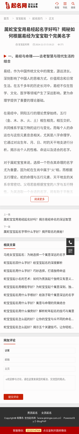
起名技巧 (37, 18)
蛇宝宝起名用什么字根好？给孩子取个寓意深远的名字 (39, 295)
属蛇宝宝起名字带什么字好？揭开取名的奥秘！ (34, 231)
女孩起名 (46, 412)
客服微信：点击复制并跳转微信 (39, 430)
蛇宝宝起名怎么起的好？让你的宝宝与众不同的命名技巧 (40, 319)
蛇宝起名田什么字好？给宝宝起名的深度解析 (33, 263)
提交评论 (13, 396)
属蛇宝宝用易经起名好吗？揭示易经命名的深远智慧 (37, 219)
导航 (65, 5)
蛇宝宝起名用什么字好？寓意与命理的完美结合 (34, 303)
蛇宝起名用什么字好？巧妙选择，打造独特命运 (34, 271)
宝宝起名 (21, 18)
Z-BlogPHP (40, 421)
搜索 (73, 5)
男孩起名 (32, 412)
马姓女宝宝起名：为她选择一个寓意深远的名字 (34, 254)
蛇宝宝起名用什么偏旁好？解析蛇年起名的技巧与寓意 (39, 311)
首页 (6, 18)
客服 (57, 5)
